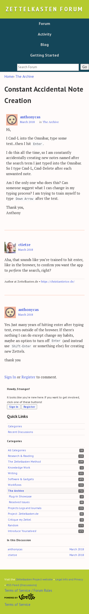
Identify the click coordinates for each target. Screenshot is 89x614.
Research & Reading (21, 456)
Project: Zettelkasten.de (23, 513)
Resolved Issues (19, 502)
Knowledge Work (19, 467)
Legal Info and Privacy (69, 579)
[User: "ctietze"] (10, 247)
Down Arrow (24, 199)
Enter (37, 144)
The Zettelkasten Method (24, 461)
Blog (45, 44)
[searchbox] (48, 67)
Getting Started (44, 55)
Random (13, 525)
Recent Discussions (20, 432)
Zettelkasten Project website (34, 579)
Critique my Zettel (19, 519)
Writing (12, 473)
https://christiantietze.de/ (58, 281)
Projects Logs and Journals (24, 508)
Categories (15, 426)
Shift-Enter (21, 346)
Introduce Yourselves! (22, 531)
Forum (44, 23)
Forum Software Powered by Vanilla (19, 596)
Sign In (10, 377)
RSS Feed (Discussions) (21, 585)
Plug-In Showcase (20, 496)
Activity (44, 34)
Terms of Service (17, 604)
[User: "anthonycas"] (12, 120)
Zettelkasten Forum (44, 9)
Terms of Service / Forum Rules (28, 590)
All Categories (17, 450)
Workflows (14, 485)
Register (28, 377)
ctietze (24, 244)
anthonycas (30, 117)
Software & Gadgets (21, 479)
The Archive (51, 122)
